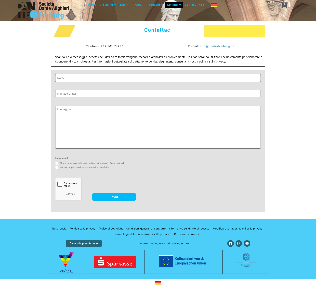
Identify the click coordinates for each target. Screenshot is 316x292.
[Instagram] (239, 243)
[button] (108, 5)
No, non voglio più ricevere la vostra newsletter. (85, 167)
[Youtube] (247, 243)
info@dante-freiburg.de (217, 46)
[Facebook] (230, 243)
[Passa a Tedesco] (214, 4)
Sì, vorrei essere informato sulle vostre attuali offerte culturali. (92, 163)
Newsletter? (62, 158)
